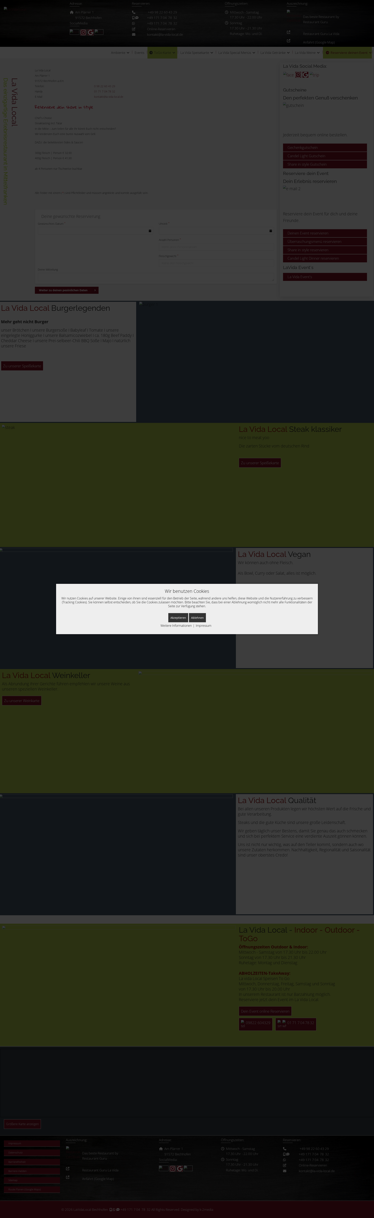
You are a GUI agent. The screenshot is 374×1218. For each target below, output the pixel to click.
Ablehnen (197, 618)
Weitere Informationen (176, 625)
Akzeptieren (178, 618)
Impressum (203, 625)
